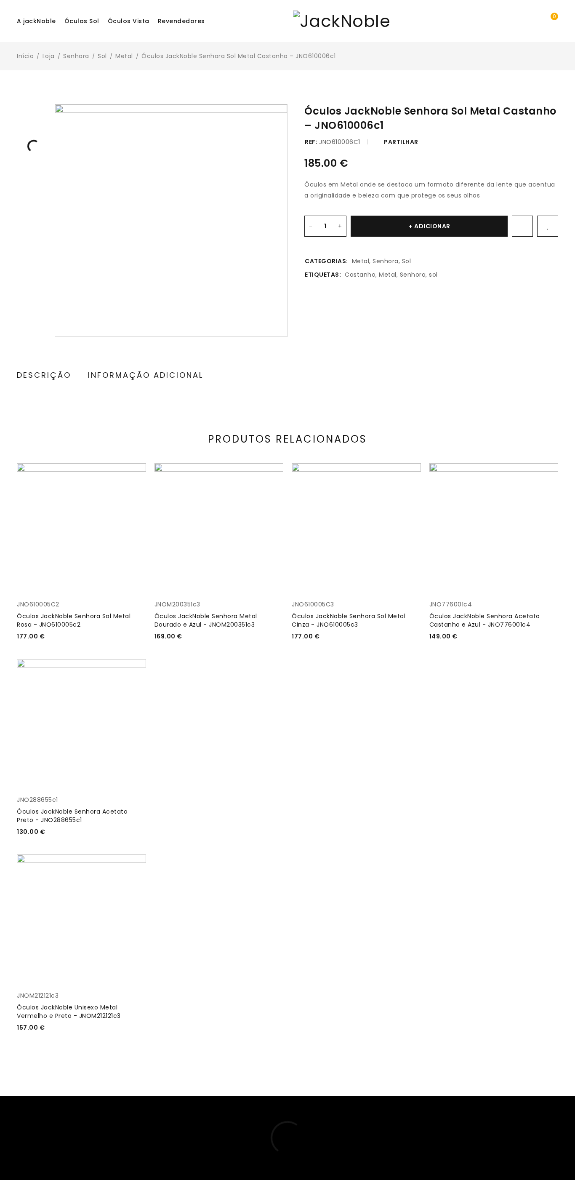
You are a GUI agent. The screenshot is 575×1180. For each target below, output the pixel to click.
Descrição (44, 375)
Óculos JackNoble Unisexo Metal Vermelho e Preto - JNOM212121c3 (69, 1011)
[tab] (44, 375)
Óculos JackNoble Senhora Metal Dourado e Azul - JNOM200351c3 (205, 620)
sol (433, 274)
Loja (49, 56)
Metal (124, 56)
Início (25, 56)
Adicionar (432, 226)
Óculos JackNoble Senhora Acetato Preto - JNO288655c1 (72, 815)
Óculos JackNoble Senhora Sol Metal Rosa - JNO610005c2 (73, 620)
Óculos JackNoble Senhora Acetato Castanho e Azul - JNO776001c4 (484, 620)
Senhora (76, 56)
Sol (102, 56)
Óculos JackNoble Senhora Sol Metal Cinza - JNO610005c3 (348, 620)
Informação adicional (145, 375)
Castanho (360, 274)
